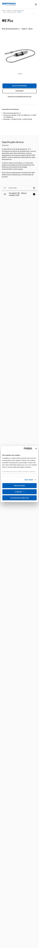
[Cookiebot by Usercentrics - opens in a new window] (24, 448)
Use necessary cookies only (19, 498)
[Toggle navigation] (36, 4)
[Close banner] (36, 448)
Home (3, 10)
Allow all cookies (19, 485)
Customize (18, 491)
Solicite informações (19, 85)
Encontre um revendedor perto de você (19, 96)
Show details (29, 479)
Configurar (19, 91)
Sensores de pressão (18, 10)
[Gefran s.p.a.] (9, 4)
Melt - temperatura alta (9, 12)
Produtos (9, 10)
